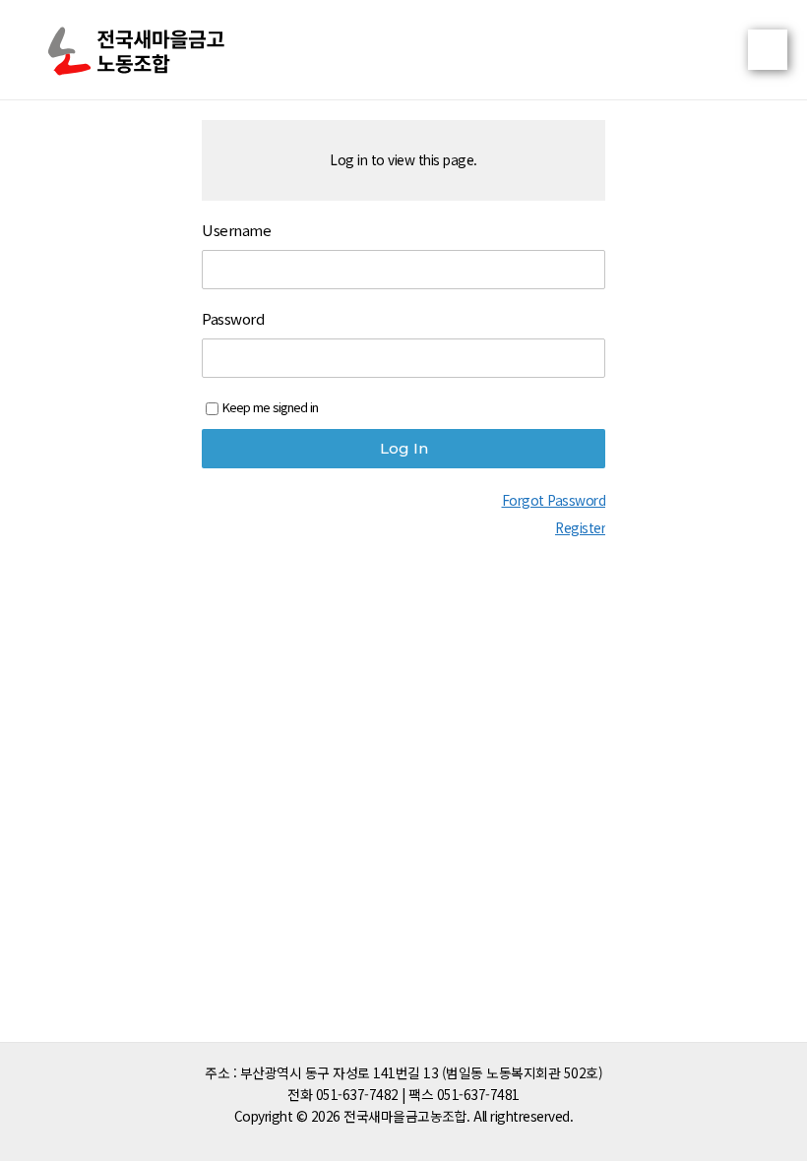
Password (233, 319)
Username (236, 230)
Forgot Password (554, 500)
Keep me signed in (270, 406)
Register (580, 527)
